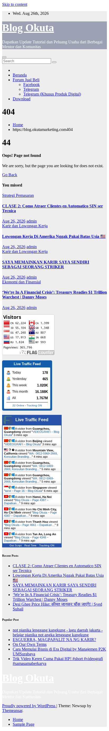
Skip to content (14, 4)
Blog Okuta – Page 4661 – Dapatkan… (30, 524)
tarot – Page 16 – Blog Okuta (23, 490)
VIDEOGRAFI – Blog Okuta (22, 444)
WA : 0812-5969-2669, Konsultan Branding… (31, 455)
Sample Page (23, 724)
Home (18, 124)
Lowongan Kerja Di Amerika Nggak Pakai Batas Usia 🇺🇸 (54, 236)
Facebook (31, 84)
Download (21, 99)
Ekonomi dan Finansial (21, 282)
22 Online (18, 405)
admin (31, 221)
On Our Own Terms (30, 644)
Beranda (20, 75)
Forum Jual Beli (26, 80)
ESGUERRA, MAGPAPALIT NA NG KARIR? (54, 639)
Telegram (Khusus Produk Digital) (52, 94)
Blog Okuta (28, 28)
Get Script (16, 545)
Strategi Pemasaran (18, 195)
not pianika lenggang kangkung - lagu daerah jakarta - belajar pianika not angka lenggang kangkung (58, 632)
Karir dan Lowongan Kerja (25, 226)
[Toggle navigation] (4, 57)
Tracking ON (34, 405)
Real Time (30, 545)
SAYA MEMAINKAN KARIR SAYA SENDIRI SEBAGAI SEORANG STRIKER (45, 264)
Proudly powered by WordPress (29, 705)
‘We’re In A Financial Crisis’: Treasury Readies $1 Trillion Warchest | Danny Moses (55, 597)
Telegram (31, 89)
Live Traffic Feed (31, 419)
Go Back (9, 174)
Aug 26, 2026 (13, 221)
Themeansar (12, 710)
